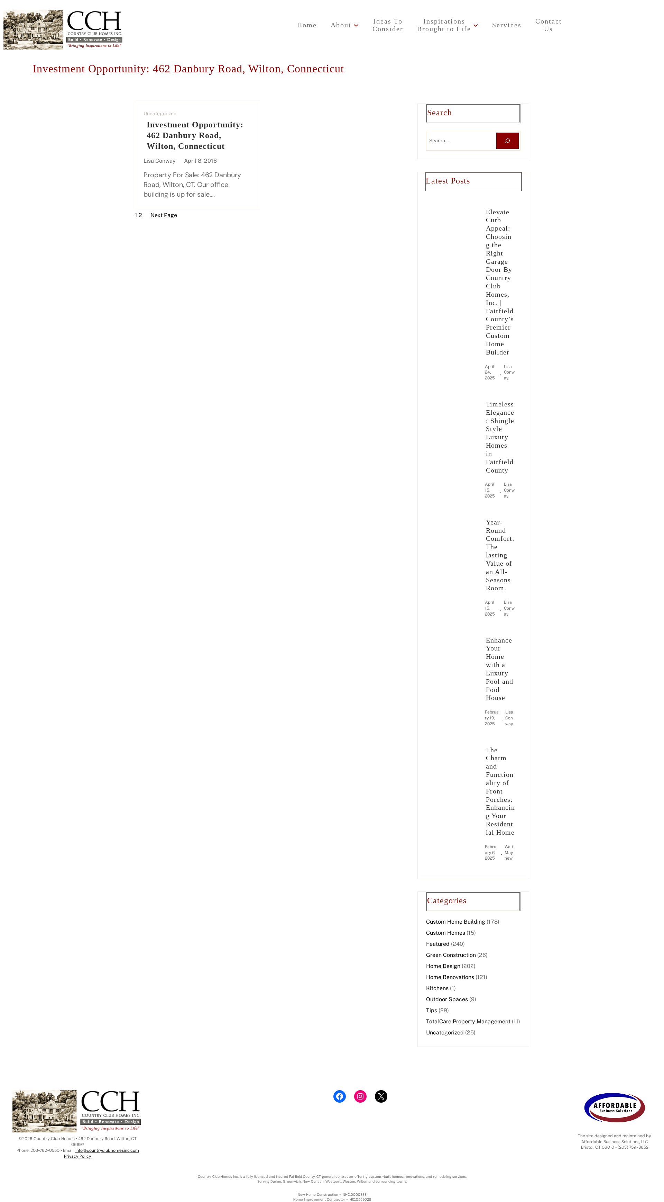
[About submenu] (356, 25)
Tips (431, 1010)
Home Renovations (450, 977)
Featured (438, 944)
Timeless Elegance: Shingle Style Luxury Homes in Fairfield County (500, 437)
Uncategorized (160, 113)
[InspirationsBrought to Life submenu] (475, 25)
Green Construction (451, 955)
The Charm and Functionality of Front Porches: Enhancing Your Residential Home (500, 791)
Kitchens (437, 988)
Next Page (163, 215)
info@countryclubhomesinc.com (107, 1150)
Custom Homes (445, 933)
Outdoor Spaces (447, 999)
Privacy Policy (77, 1156)
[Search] (507, 141)
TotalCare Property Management (468, 1021)
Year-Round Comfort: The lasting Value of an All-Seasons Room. (500, 555)
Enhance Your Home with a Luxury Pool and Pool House (499, 669)
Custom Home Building (455, 921)
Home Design (443, 966)
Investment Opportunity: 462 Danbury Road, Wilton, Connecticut (195, 135)
